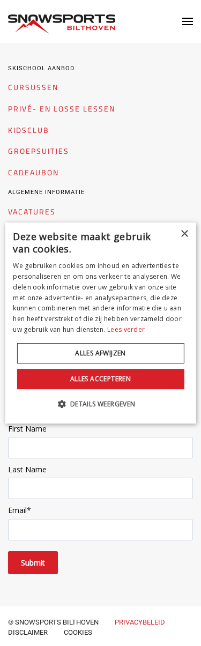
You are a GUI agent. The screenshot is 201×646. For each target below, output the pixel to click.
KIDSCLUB (28, 130)
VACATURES (32, 212)
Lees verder (126, 329)
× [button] (184, 234)
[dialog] (100, 323)
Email (19, 510)
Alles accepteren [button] (100, 378)
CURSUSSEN (33, 87)
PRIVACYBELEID (140, 622)
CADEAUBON (33, 173)
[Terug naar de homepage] (61, 24)
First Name (27, 429)
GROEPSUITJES (38, 151)
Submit (33, 563)
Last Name (27, 469)
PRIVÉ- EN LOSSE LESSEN (61, 109)
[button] (187, 21)
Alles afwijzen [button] (100, 353)
